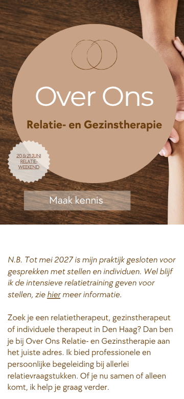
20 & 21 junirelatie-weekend (28, 161)
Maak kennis (76, 200)
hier (53, 295)
